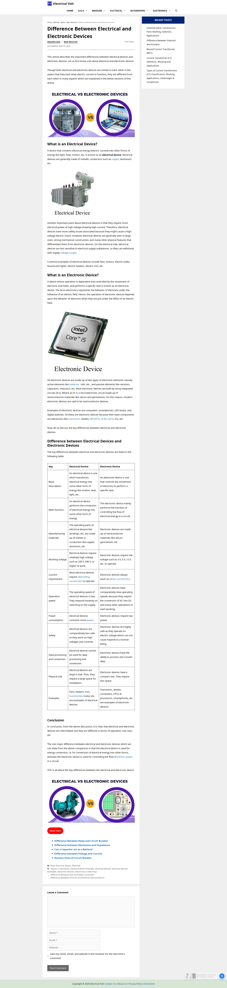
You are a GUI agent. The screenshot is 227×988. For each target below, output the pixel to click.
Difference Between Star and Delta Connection (72, 874)
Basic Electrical (72, 22)
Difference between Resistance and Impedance (82, 845)
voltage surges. (68, 252)
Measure (97, 10)
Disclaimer (149, 983)
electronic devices (65, 871)
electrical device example (82, 868)
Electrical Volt (63, 4)
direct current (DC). (120, 579)
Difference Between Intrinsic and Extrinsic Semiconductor (77, 877)
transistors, (74, 418)
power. (90, 620)
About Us (122, 983)
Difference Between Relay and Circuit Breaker (81, 840)
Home (70, 10)
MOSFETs (95, 418)
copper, (116, 159)
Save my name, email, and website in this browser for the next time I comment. (87, 956)
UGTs (111, 418)
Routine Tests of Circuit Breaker (73, 857)
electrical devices (103, 868)
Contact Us (110, 983)
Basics (63, 22)
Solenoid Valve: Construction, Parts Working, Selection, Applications (161, 31)
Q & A (81, 10)
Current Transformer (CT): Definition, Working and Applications (159, 62)
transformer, (76, 696)
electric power (125, 756)
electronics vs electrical (86, 871)
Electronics (160, 10)
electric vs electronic (59, 868)
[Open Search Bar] (176, 10)
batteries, (74, 384)
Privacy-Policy (135, 983)
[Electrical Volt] (49, 3)
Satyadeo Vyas (53, 41)
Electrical (116, 10)
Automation (137, 10)
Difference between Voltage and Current (78, 853)
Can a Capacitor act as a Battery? (73, 849)
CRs (105, 418)
